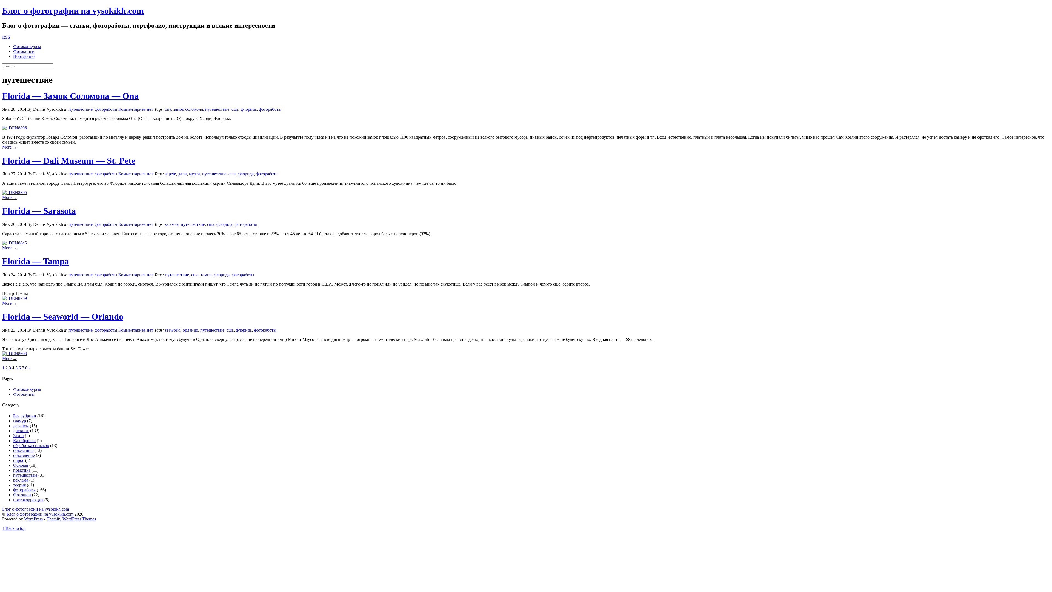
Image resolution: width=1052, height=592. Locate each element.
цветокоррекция (28, 499)
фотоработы (106, 109)
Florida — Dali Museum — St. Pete (68, 161)
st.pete (170, 174)
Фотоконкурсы (27, 46)
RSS (6, 37)
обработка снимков (31, 445)
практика (21, 470)
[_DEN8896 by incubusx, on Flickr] (14, 128)
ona (168, 109)
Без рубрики (24, 416)
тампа (206, 274)
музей (194, 174)
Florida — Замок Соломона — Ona (70, 96)
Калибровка (24, 440)
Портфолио (24, 56)
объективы (23, 450)
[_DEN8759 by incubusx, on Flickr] (14, 298)
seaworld (173, 330)
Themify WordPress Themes (71, 519)
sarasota (172, 224)
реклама (20, 480)
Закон (18, 435)
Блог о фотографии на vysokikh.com (73, 11)
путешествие (80, 109)
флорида (249, 109)
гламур (19, 421)
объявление (24, 455)
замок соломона (188, 109)
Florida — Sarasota (39, 211)
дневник (21, 430)
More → (9, 147)
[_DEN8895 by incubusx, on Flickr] (14, 192)
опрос (18, 460)
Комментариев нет (135, 109)
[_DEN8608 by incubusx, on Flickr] (14, 353)
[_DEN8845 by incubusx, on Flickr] (14, 243)
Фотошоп (22, 495)
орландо (190, 330)
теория (19, 485)
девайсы (21, 425)
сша (235, 109)
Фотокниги (24, 51)
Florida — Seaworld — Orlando (62, 316)
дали (182, 174)
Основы (20, 465)
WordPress (33, 519)
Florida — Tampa (35, 261)
